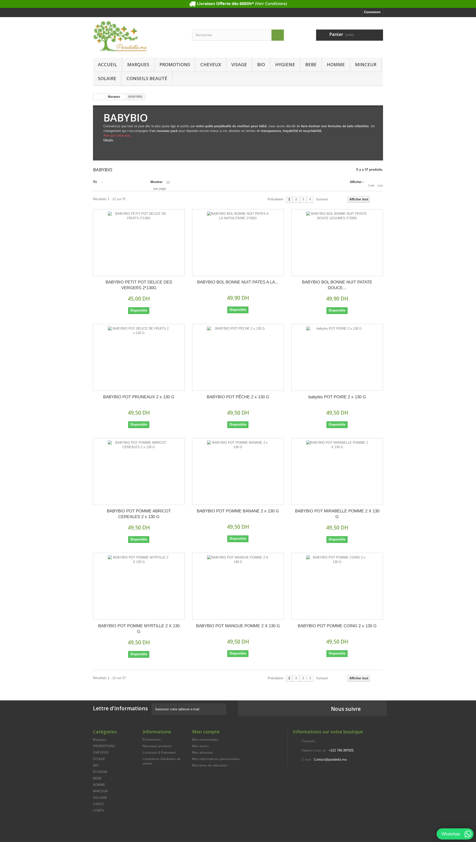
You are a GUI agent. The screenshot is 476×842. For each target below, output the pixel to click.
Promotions (152, 740)
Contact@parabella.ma (330, 759)
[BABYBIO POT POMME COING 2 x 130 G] (337, 586)
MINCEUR (365, 64)
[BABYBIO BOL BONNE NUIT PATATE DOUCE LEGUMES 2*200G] (337, 243)
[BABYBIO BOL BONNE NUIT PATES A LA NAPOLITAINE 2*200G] (238, 243)
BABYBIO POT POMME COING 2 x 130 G (337, 626)
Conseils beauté (146, 78)
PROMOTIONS (174, 64)
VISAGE (239, 64)
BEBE (311, 64)
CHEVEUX (210, 64)
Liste (380, 185)
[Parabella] (139, 36)
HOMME (336, 64)
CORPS (98, 810)
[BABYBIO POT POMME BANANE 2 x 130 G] (238, 471)
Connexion (372, 12)
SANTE (98, 804)
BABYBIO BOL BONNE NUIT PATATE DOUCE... (337, 285)
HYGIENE (285, 64)
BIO (261, 64)
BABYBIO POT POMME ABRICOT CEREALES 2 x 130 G (139, 514)
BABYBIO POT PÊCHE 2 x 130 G (238, 397)
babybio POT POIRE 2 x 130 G (337, 397)
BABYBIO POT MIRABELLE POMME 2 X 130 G (337, 514)
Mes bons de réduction (209, 765)
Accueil (107, 64)
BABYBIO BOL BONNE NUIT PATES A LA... (238, 282)
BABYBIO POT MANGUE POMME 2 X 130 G (238, 626)
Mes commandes (205, 740)
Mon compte (206, 732)
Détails (108, 140)
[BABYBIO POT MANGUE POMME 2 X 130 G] (238, 586)
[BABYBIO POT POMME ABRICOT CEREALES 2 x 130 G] (138, 471)
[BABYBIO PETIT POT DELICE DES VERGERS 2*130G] (138, 243)
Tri (95, 182)
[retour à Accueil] (98, 97)
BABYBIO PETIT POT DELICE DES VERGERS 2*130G (139, 285)
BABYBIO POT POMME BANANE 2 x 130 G (238, 511)
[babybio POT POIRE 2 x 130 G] (337, 357)
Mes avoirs (200, 746)
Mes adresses (202, 752)
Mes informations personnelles (216, 759)
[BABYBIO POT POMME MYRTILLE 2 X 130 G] (138, 586)
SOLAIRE (107, 78)
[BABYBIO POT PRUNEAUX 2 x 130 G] (138, 357)
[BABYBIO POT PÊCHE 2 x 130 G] (238, 357)
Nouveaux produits (157, 746)
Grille (371, 185)
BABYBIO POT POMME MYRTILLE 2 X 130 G (138, 629)
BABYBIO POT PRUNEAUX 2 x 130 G (138, 397)
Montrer (156, 182)
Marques (138, 64)
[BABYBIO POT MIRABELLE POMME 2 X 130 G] (337, 471)
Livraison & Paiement (159, 752)
